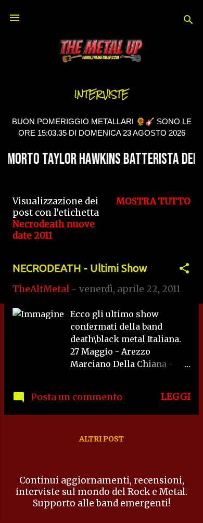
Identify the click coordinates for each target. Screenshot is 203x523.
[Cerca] (188, 21)
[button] (184, 270)
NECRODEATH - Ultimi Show (79, 268)
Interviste (101, 94)
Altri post (101, 438)
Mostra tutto (153, 201)
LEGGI (176, 396)
